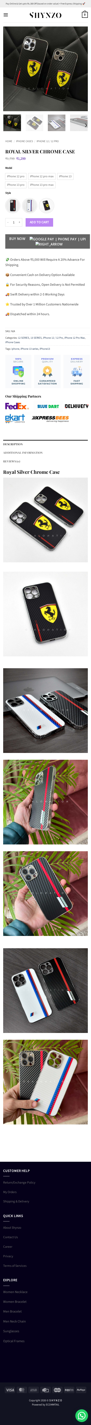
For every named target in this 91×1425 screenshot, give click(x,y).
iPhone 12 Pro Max (74, 338)
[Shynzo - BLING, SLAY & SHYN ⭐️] (45, 14)
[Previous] (10, 68)
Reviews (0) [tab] (11, 461)
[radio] (15, 176)
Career (7, 1246)
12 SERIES (23, 338)
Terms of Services (14, 1265)
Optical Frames (14, 1341)
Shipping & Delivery (16, 1201)
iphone (15, 349)
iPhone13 (45, 349)
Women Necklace (15, 1292)
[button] (5, 15)
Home (8, 141)
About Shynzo (12, 1227)
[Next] (81, 68)
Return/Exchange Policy (19, 1182)
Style (8, 193)
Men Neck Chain (14, 1321)
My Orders (10, 1192)
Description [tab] (13, 444)
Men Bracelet (12, 1311)
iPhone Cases (24, 141)
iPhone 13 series (29, 349)
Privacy (8, 1256)
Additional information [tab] (23, 452)
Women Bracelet (14, 1301)
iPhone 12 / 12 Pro (48, 141)
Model (8, 168)
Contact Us (10, 1237)
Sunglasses (11, 1331)
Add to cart (39, 222)
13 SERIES (36, 338)
